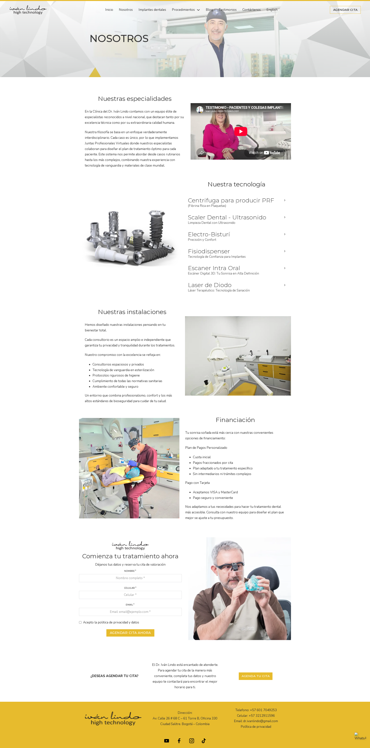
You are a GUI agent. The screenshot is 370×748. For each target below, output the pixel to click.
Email (129, 604)
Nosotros (126, 10)
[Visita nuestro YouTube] (166, 741)
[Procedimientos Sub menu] (198, 10)
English (272, 10)
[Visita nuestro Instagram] (191, 741)
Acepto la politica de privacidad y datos (111, 622)
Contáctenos (251, 10)
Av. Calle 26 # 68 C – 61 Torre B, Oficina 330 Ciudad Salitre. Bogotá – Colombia (185, 721)
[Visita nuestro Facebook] (179, 741)
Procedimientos (183, 10)
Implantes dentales (152, 10)
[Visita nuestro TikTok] (204, 741)
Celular (129, 588)
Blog (209, 10)
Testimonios (228, 10)
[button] (236, 203)
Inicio (109, 10)
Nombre (129, 571)
